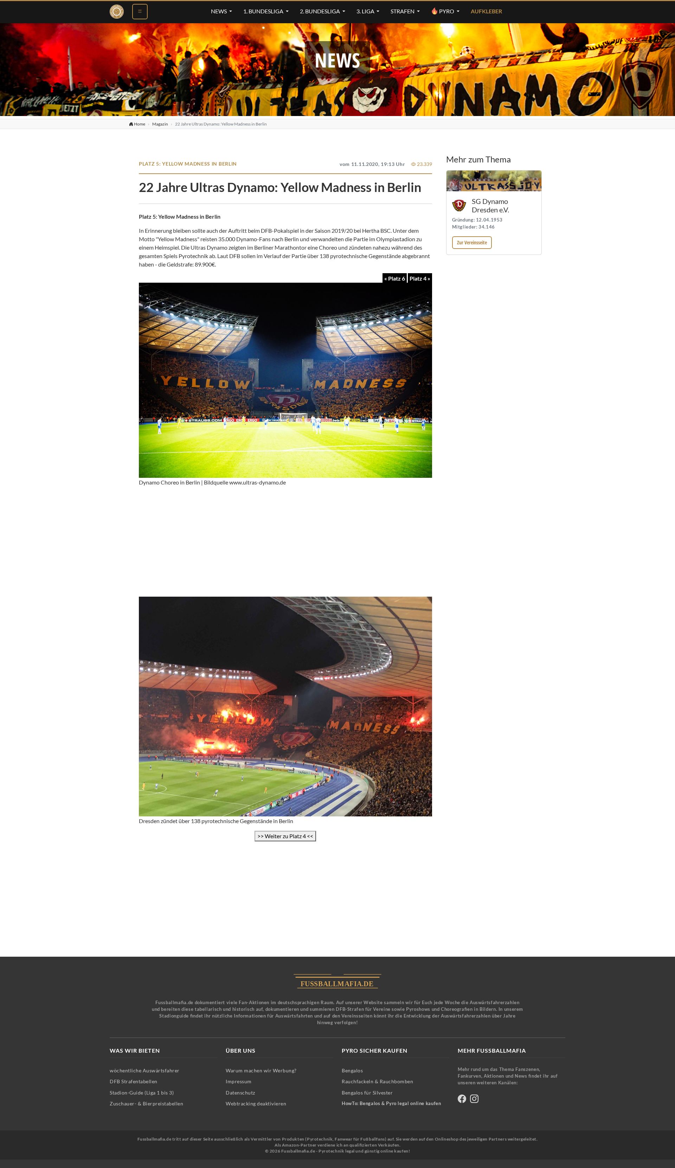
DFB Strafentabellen (134, 1081)
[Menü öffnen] (140, 11)
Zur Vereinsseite (472, 242)
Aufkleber (486, 11)
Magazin (160, 124)
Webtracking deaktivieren (256, 1103)
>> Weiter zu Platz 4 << (285, 836)
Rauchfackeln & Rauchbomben (377, 1081)
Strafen (403, 11)
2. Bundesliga (320, 11)
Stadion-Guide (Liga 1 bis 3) (142, 1093)
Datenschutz (240, 1093)
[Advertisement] (285, 542)
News (219, 11)
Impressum (239, 1081)
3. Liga (365, 11)
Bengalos (352, 1070)
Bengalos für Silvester (367, 1093)
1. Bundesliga (263, 11)
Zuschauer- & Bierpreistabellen (146, 1103)
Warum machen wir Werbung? (261, 1070)
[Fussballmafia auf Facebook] (462, 1100)
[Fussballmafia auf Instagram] (474, 1100)
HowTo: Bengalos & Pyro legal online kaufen (391, 1103)
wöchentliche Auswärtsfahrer (145, 1070)
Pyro (446, 11)
